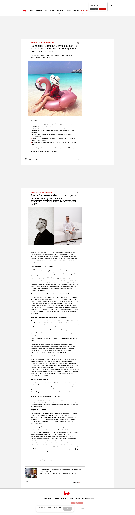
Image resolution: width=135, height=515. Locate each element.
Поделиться (51, 42)
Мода (45, 10)
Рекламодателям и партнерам (51, 498)
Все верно (102, 9)
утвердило (37, 55)
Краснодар (97, 1)
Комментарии (75, 159)
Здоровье (76, 10)
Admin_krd (27, 159)
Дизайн (25, 13)
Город (31, 10)
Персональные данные (88, 498)
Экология (68, 10)
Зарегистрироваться (31, 1)
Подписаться (43, 42)
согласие (48, 508)
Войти (24, 1)
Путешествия (32, 13)
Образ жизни (85, 10)
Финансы (59, 13)
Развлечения (38, 10)
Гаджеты (44, 13)
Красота (52, 10)
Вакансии (70, 498)
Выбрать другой (93, 9)
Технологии (52, 13)
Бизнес (65, 13)
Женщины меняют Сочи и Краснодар (78, 13)
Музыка (33, 192)
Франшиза (77, 498)
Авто (39, 13)
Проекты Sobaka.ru (107, 1)
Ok (67, 508)
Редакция (63, 498)
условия (40, 508)
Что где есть (60, 10)
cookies (52, 510)
